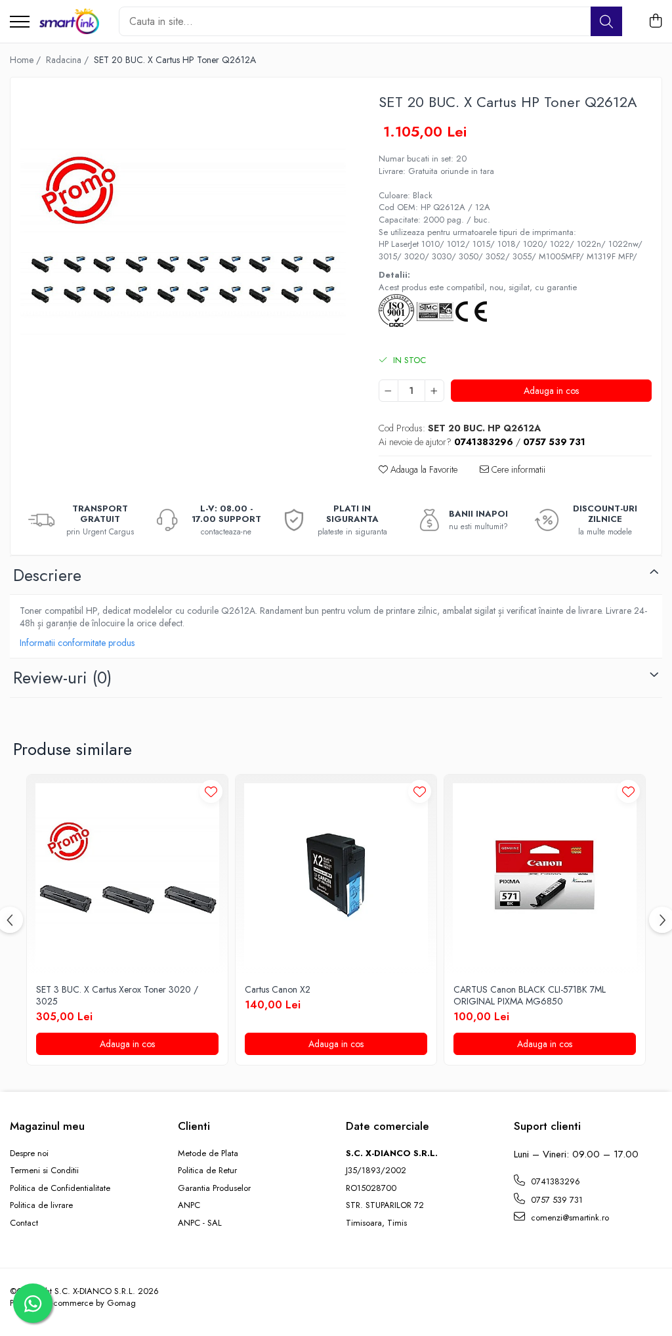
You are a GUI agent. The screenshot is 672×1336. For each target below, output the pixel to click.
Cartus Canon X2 (277, 989)
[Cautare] (606, 21)
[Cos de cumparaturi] (655, 22)
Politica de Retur (207, 1170)
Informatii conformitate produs (77, 643)
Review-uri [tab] (62, 677)
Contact (24, 1223)
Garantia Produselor (214, 1188)
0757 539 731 (555, 1200)
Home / (26, 59)
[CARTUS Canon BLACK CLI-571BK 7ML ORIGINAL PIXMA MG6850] (544, 875)
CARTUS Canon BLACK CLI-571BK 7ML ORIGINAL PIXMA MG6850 (529, 995)
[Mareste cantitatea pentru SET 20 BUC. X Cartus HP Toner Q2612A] (434, 390)
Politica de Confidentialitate (60, 1188)
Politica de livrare (41, 1205)
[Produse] (19, 22)
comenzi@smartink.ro (568, 1217)
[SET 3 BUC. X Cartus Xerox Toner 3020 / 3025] (127, 875)
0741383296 (554, 1181)
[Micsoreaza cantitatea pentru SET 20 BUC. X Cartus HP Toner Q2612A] (388, 390)
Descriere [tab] (47, 575)
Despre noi (29, 1153)
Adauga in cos (551, 390)
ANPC (189, 1205)
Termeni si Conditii (44, 1170)
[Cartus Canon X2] (336, 875)
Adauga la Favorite (422, 469)
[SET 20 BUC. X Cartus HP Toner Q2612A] (183, 250)
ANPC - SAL (200, 1223)
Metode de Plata (208, 1153)
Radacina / (68, 59)
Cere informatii (517, 469)
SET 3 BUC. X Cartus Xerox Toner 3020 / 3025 (117, 995)
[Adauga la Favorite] (211, 791)
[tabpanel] (183, 250)
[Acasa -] (69, 22)
